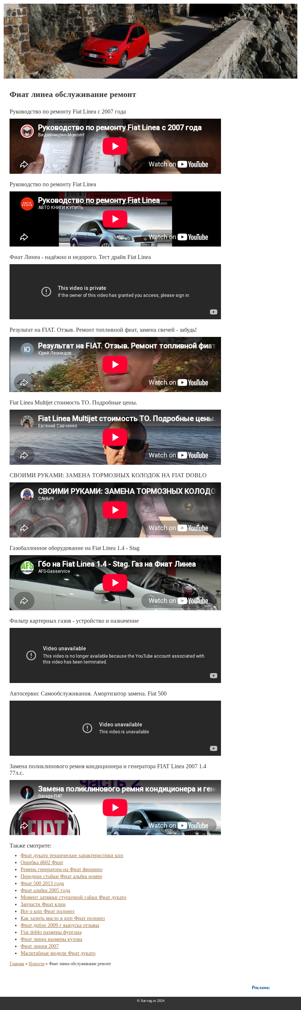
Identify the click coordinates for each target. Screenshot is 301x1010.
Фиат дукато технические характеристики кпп (72, 855)
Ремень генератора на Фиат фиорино (61, 869)
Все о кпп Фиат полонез (48, 911)
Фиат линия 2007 (40, 946)
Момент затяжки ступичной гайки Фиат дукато (73, 897)
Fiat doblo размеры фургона (51, 932)
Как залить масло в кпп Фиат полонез (63, 918)
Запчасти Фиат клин (43, 904)
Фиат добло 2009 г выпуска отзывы (60, 925)
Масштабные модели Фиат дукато (58, 953)
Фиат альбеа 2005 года (45, 890)
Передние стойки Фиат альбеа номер (61, 876)
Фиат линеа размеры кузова (51, 939)
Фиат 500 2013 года (42, 883)
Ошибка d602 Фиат (42, 862)
